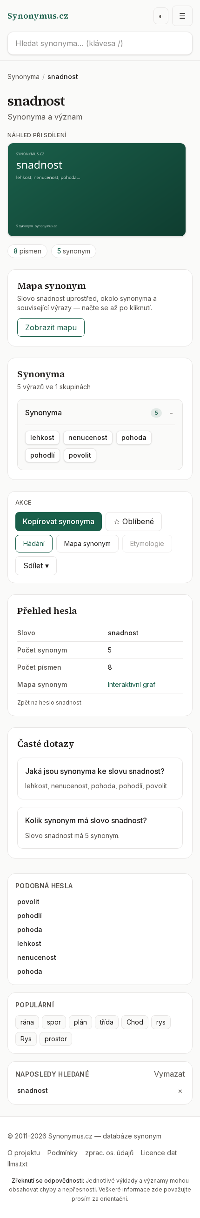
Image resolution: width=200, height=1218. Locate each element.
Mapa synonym (87, 543)
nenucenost (87, 437)
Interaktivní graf (131, 684)
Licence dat (159, 1153)
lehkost (42, 437)
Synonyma (23, 76)
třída (106, 1022)
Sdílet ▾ (36, 565)
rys (161, 1022)
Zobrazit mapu (51, 327)
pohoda (134, 437)
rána (27, 1022)
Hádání (34, 543)
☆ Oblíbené (133, 521)
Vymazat (169, 1073)
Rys (26, 1039)
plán (80, 1022)
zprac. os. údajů (109, 1153)
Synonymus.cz (37, 15)
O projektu (23, 1153)
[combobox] (100, 43)
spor (54, 1022)
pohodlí (42, 455)
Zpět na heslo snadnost (49, 702)
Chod (135, 1022)
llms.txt (17, 1164)
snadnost (32, 1090)
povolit (80, 455)
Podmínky (62, 1153)
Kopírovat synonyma (58, 521)
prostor (56, 1039)
